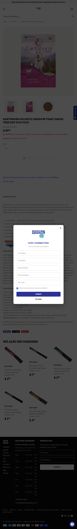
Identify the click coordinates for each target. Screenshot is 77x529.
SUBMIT (38, 294)
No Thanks (38, 299)
